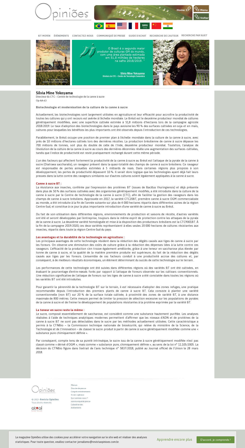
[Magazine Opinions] (63, 11)
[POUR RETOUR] (201, 16)
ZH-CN (156, 26)
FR (133, 26)
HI (168, 26)
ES (110, 26)
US (122, 26)
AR (145, 26)
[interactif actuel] (37, 409)
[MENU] (201, 8)
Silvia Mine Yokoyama (54, 93)
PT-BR (99, 26)
